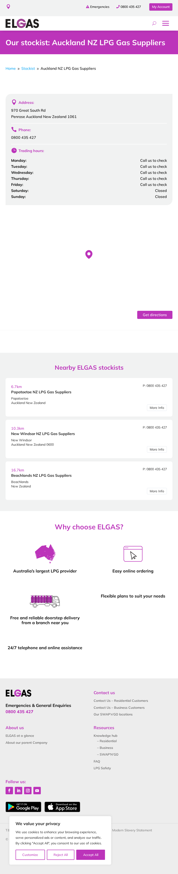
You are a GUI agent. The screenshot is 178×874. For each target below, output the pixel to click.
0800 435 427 (131, 7)
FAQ (97, 761)
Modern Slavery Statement (132, 830)
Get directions (155, 314)
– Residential (107, 741)
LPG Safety (102, 768)
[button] (89, 254)
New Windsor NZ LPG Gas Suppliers (43, 433)
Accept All (90, 855)
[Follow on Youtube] (37, 790)
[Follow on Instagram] (28, 790)
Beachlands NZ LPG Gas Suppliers (41, 475)
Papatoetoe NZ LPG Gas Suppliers (41, 392)
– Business (105, 748)
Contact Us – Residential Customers (121, 701)
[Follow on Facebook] (9, 790)
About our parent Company (27, 743)
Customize (30, 855)
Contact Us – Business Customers (119, 708)
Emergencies (99, 7)
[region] (60, 840)
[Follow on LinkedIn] (18, 790)
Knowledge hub (106, 736)
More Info (157, 408)
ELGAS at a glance (20, 736)
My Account (161, 7)
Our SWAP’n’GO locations (113, 714)
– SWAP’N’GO (107, 754)
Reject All (61, 855)
